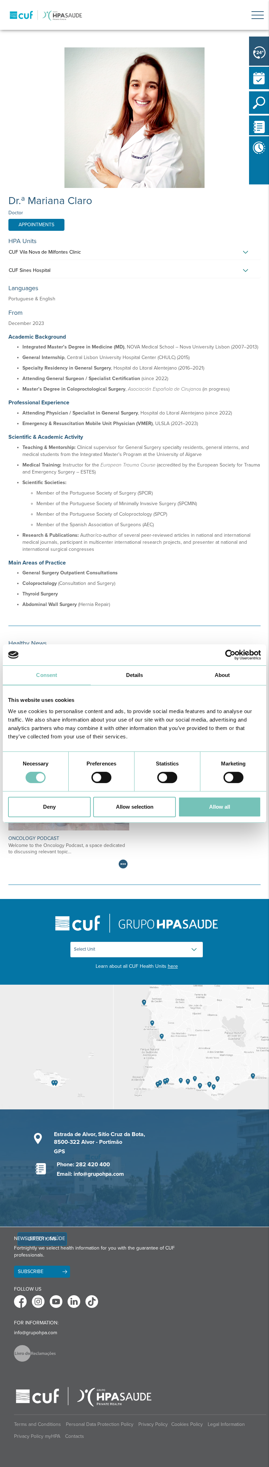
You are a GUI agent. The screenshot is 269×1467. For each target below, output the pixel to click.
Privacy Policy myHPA (37, 1436)
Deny (49, 807)
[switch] (101, 777)
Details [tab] (134, 675)
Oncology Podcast (33, 838)
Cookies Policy (187, 1424)
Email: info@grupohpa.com (90, 1174)
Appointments (36, 225)
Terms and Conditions (37, 1424)
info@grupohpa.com (35, 1333)
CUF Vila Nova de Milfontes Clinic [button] (45, 252)
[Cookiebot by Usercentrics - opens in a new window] (230, 655)
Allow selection (134, 807)
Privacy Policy (153, 1424)
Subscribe (30, 1271)
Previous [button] (250, 171)
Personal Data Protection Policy (99, 1424)
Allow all (219, 807)
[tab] (134, 254)
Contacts (74, 1436)
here (173, 966)
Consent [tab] (46, 675)
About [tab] (222, 675)
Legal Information (226, 1424)
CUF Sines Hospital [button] (29, 270)
